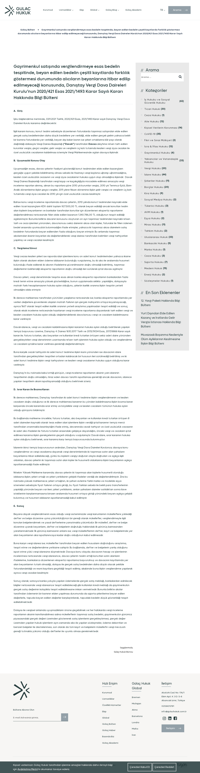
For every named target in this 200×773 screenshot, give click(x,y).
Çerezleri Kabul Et (140, 767)
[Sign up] (64, 717)
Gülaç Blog (111, 9)
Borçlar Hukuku (153, 187)
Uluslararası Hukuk (156, 237)
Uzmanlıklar (65, 9)
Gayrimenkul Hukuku (157, 152)
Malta (135, 728)
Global (93, 9)
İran (134, 734)
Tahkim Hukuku (153, 230)
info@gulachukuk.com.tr (174, 711)
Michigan (136, 703)
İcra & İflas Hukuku (156, 146)
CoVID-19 (150, 134)
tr (161, 10)
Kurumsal (48, 9)
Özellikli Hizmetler (111, 705)
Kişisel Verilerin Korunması (161, 127)
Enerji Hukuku (152, 274)
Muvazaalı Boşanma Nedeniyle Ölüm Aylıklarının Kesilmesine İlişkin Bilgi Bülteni (162, 339)
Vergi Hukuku (152, 168)
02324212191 (168, 706)
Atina (135, 709)
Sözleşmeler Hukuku (157, 280)
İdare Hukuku (152, 174)
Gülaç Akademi (133, 9)
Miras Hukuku (152, 224)
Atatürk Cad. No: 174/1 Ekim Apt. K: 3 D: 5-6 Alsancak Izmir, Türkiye (173, 696)
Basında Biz (108, 736)
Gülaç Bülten (109, 724)
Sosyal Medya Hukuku (158, 199)
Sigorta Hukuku (154, 262)
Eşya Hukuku (152, 218)
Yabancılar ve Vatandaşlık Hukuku (161, 160)
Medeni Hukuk (153, 268)
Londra (135, 722)
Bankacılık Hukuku (155, 243)
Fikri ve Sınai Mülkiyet (158, 140)
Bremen (136, 697)
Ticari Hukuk (152, 109)
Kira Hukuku (151, 193)
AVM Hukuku (152, 212)
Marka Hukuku (153, 249)
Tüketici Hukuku (154, 205)
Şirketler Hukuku (154, 180)
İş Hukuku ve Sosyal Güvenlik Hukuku (157, 101)
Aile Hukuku (151, 121)
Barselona (137, 716)
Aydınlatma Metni (28, 769)
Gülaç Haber (108, 730)
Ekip (82, 9)
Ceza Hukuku (152, 115)
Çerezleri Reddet (164, 767)
